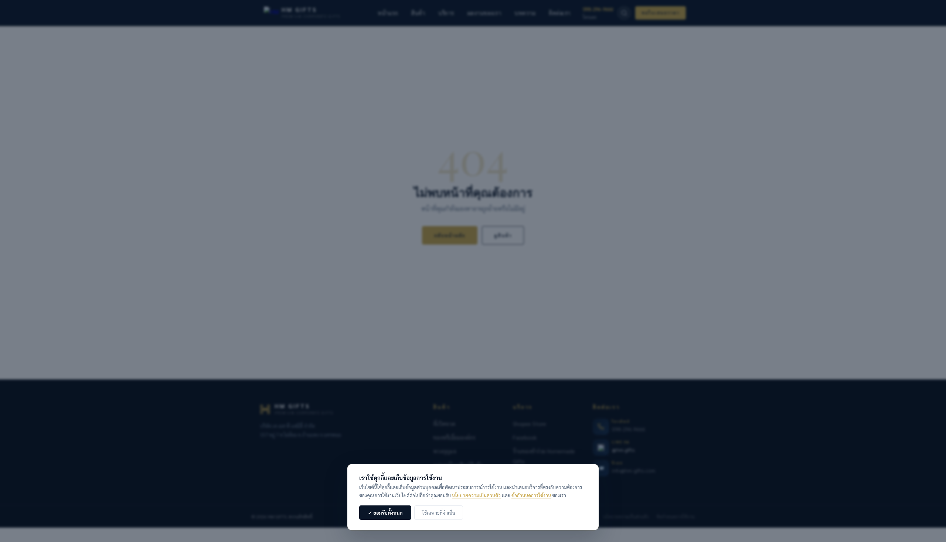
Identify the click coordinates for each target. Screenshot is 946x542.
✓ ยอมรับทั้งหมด (385, 512)
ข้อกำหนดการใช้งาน (531, 495)
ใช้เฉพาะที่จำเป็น (438, 512)
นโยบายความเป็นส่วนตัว (476, 495)
